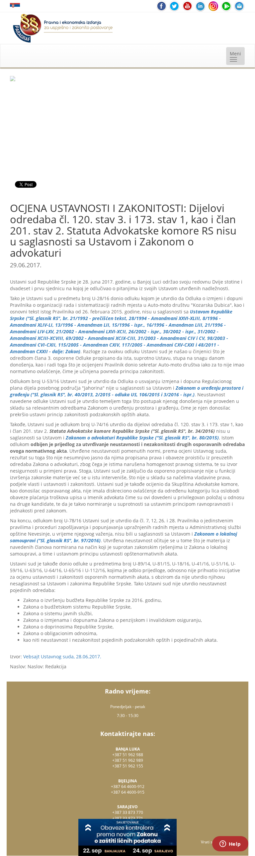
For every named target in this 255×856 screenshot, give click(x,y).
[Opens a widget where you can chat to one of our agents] (230, 844)
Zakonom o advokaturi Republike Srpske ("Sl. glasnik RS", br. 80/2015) (142, 437)
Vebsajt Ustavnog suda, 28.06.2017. (62, 656)
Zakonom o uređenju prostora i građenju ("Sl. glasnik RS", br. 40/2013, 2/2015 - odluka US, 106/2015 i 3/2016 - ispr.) (126, 391)
